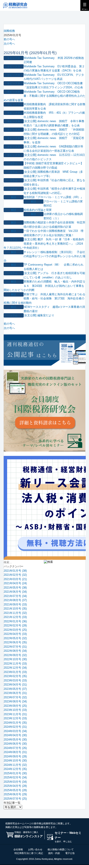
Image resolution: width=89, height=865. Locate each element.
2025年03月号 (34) (15, 781)
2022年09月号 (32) (15, 655)
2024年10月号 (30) (15, 760)
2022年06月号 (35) (15, 642)
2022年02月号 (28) (15, 625)
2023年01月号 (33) (15, 672)
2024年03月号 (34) (15, 731)
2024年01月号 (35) (15, 722)
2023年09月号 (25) (15, 705)
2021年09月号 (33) (15, 604)
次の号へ (9, 43)
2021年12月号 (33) (15, 617)
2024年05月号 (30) (15, 739)
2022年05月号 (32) (15, 638)
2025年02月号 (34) (15, 777)
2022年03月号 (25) (15, 629)
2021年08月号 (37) (15, 600)
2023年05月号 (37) (15, 689)
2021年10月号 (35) (15, 608)
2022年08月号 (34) (15, 650)
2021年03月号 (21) (15, 579)
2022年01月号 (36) (15, 621)
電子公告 (70, 853)
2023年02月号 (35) (15, 676)
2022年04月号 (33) (15, 634)
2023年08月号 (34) (15, 701)
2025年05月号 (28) (15, 790)
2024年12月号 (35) (15, 769)
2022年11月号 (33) (15, 663)
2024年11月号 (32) (15, 765)
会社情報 (18, 849)
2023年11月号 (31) (15, 714)
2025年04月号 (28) (15, 786)
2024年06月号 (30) (15, 743)
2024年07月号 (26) (15, 748)
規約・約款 (54, 853)
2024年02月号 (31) (15, 726)
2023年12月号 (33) (15, 718)
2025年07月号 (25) (15, 798)
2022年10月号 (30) (15, 659)
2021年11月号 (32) (15, 613)
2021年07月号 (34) (15, 596)
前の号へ (9, 39)
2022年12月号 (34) (15, 667)
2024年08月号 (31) (15, 752)
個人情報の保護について (61, 849)
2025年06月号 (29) (15, 794)
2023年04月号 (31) (15, 684)
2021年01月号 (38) (15, 570)
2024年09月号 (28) (15, 756)
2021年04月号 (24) (15, 583)
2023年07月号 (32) (15, 697)
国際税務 (9, 30)
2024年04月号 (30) (15, 735)
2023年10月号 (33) (15, 710)
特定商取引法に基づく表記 (28, 853)
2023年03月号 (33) (15, 680)
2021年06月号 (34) (15, 591)
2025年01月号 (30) (15, 773)
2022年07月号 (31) (15, 646)
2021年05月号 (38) (15, 587)
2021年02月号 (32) (15, 574)
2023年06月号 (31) (15, 693)
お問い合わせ (35, 849)
